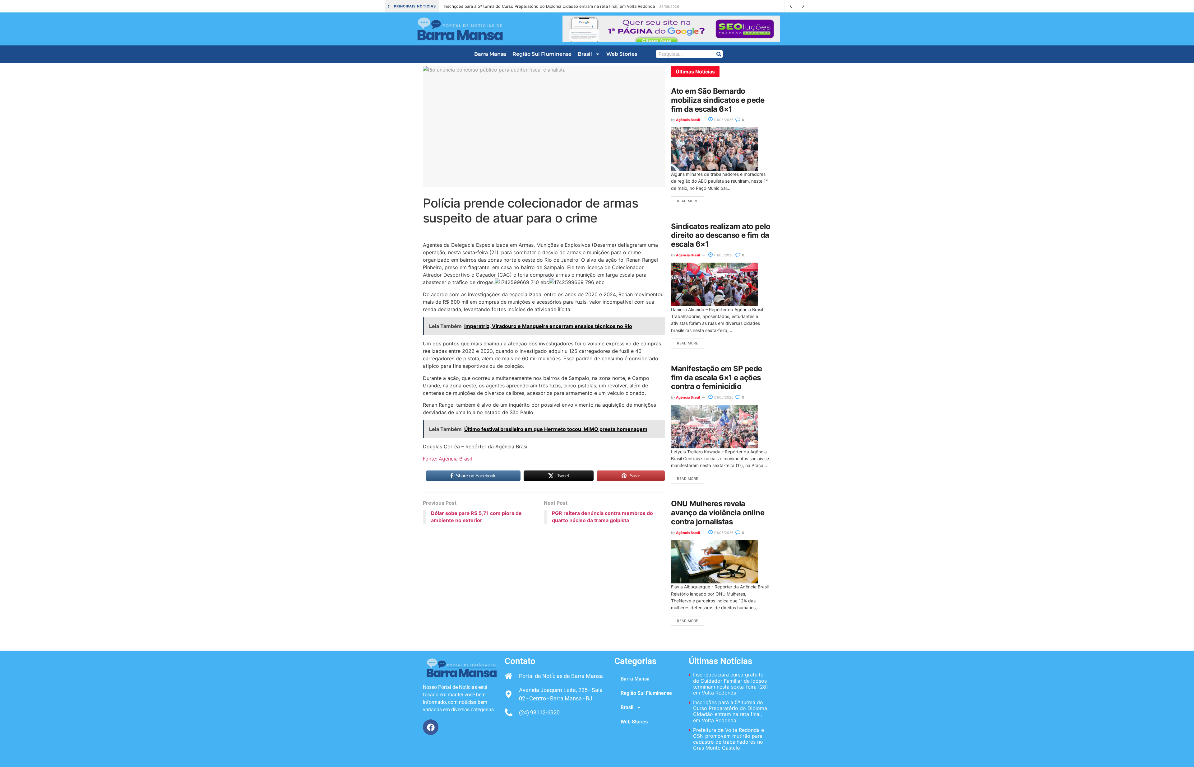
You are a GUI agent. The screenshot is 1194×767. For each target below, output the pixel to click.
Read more (687, 201)
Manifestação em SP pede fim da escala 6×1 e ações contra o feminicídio (716, 377)
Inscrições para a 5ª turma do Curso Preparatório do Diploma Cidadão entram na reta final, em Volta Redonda (730, 711)
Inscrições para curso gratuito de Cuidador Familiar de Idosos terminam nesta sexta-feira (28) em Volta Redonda (730, 683)
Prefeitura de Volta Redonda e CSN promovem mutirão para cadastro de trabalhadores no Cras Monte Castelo (544, 6)
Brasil (585, 54)
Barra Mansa (490, 54)
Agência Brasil (688, 120)
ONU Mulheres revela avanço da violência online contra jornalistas (718, 512)
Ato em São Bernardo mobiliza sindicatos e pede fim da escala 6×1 (718, 100)
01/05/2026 (723, 120)
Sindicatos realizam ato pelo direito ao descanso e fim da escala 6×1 (721, 235)
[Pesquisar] (719, 54)
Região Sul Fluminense (542, 54)
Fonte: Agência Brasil (447, 459)
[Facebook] (430, 727)
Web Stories (621, 54)
